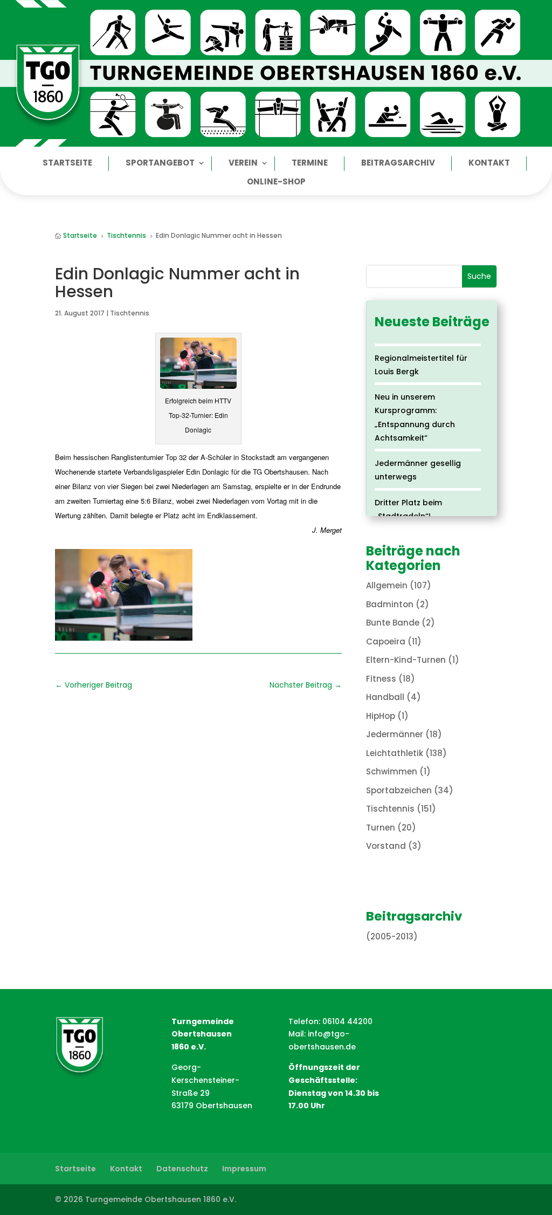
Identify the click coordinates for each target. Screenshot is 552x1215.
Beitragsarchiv (398, 163)
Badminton (389, 604)
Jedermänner (394, 734)
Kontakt (489, 163)
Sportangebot (160, 163)
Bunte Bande (392, 622)
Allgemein (387, 585)
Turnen (380, 827)
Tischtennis (129, 313)
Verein (243, 163)
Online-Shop (276, 182)
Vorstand (386, 846)
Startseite (67, 163)
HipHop (380, 716)
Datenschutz (182, 1168)
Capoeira (385, 641)
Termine (310, 163)
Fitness (381, 678)
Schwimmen (391, 771)
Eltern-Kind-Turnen (406, 659)
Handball (385, 697)
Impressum (244, 1168)
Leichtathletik (394, 753)
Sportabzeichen (399, 790)
